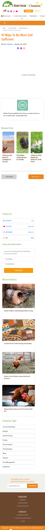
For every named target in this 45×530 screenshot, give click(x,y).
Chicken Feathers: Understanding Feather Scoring (18, 311)
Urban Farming (23, 28)
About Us (23, 500)
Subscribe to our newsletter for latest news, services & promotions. (17, 252)
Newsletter (33, 16)
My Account (6, 16)
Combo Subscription (20, 16)
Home (4, 28)
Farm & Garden (12, 28)
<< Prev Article (9, 177)
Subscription (32, 486)
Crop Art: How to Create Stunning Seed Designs (18, 343)
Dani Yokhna (8, 44)
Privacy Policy (23, 503)
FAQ (23, 521)
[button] (40, 142)
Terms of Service (23, 506)
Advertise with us (23, 515)
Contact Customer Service (23, 518)
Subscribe (28, 11)
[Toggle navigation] (5, 23)
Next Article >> (36, 177)
